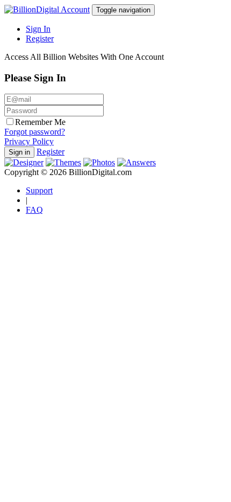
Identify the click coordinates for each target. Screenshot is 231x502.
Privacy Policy (29, 141)
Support (39, 190)
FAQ (34, 209)
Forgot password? (34, 131)
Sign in (19, 152)
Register (40, 38)
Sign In (38, 28)
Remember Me (40, 122)
